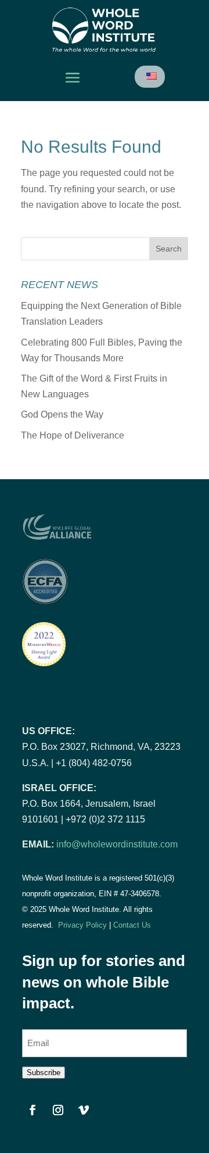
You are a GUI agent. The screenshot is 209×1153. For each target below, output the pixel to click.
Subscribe (43, 1072)
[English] (150, 76)
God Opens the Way (62, 414)
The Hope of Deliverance (72, 435)
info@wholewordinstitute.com (117, 844)
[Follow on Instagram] (58, 1110)
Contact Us (132, 925)
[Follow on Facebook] (32, 1110)
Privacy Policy (82, 925)
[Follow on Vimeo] (83, 1110)
